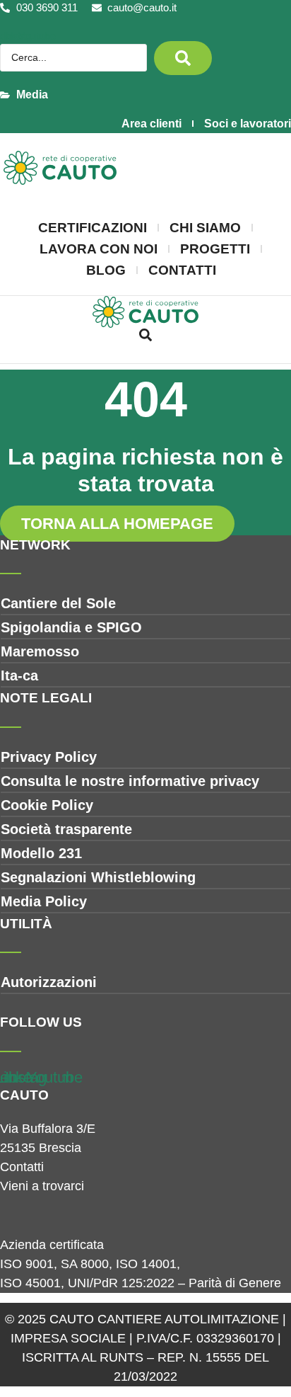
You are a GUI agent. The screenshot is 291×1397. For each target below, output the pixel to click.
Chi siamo (205, 227)
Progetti (215, 248)
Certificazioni (92, 227)
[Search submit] (183, 58)
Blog (106, 270)
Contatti (182, 270)
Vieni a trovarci (42, 1186)
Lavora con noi (99, 248)
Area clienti (151, 124)
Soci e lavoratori (247, 124)
